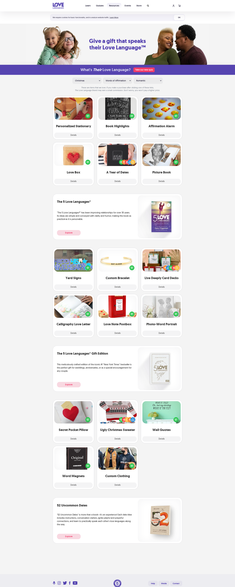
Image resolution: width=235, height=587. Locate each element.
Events (128, 5)
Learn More (114, 17)
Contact (176, 583)
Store (139, 5)
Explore (68, 232)
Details (73, 135)
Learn (88, 5)
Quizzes (100, 5)
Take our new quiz (144, 69)
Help (153, 583)
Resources (114, 5)
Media (164, 583)
